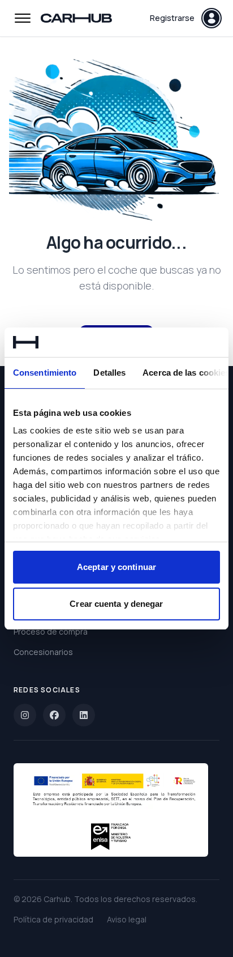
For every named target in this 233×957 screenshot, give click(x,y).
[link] (25, 715)
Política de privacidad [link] (53, 919)
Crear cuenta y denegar (116, 604)
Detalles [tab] (109, 372)
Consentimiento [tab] (44, 372)
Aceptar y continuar (116, 567)
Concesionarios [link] (43, 651)
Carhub (57, 899)
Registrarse (172, 17)
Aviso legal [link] (126, 919)
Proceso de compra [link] (51, 631)
